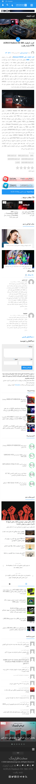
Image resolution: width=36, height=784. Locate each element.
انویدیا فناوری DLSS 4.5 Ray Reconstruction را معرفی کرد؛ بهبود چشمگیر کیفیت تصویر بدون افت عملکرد (14, 192)
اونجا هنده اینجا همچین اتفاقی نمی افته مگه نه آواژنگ (16, 691)
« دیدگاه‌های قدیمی (28, 337)
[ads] (18, 11)
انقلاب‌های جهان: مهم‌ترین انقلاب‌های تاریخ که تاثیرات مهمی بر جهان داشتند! (20, 523)
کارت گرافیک (30, 16)
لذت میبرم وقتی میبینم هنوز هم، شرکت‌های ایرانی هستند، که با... (16, 713)
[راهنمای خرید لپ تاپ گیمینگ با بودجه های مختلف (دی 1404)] (18, 732)
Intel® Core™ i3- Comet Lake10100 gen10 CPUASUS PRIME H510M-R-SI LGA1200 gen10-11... (16, 662)
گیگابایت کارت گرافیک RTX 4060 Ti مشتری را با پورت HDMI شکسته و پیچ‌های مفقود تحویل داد (14, 419)
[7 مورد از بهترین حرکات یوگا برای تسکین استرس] (30, 546)
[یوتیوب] (18, 179)
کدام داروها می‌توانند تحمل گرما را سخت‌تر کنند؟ (18, 245)
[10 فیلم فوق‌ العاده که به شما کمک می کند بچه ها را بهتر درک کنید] (18, 259)
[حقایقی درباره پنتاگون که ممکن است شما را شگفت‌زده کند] (30, 532)
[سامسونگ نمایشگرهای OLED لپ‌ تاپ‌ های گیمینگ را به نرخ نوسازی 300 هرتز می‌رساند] (31, 409)
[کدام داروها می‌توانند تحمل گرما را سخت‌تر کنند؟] (18, 238)
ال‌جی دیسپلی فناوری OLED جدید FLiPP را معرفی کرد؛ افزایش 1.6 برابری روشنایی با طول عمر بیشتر (14, 428)
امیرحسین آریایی (23, 53)
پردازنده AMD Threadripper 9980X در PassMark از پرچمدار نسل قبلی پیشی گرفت (11, 214)
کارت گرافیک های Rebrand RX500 (23, 57)
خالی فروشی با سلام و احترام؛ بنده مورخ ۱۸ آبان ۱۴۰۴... (17, 653)
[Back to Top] (18, 753)
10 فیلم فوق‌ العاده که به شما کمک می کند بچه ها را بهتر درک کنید (18, 267)
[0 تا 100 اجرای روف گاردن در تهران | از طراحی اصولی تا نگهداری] (30, 539)
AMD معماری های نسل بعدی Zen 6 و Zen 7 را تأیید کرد (28, 214)
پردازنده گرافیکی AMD (23, 156)
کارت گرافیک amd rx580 (27, 162)
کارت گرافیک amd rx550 (27, 159)
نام (31, 359)
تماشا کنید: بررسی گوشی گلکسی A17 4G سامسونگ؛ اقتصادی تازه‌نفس (15, 474)
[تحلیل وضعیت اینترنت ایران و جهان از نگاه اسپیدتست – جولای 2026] (31, 601)
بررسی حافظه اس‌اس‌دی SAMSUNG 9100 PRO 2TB (15, 456)
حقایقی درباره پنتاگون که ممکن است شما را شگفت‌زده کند (13, 533)
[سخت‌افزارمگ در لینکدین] (10, 777)
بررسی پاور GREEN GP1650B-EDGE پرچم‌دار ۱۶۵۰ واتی (14, 400)
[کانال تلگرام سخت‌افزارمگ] (21, 777)
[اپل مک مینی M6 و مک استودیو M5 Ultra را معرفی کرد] (31, 619)
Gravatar (17, 385)
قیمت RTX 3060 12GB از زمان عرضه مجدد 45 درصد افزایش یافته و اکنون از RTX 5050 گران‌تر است (14, 592)
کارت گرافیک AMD (12, 156)
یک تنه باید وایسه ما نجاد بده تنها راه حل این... (17, 698)
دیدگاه (28, 275)
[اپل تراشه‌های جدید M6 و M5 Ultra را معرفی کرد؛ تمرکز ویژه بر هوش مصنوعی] (31, 629)
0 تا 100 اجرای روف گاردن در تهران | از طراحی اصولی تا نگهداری (14, 540)
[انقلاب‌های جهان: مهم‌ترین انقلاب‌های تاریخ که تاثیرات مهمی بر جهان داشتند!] (18, 510)
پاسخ (26, 309)
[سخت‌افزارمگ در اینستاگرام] (18, 777)
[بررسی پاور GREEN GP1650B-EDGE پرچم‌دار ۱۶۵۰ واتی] (31, 400)
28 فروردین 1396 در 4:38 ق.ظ (18, 282)
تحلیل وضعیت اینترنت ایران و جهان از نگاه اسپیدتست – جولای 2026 (15, 601)
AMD (27, 60)
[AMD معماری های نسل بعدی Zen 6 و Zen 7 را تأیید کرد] (26, 205)
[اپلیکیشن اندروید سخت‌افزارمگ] (23, 777)
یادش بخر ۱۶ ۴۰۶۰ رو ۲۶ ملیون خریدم (19, 684)
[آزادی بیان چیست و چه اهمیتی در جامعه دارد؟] (30, 554)
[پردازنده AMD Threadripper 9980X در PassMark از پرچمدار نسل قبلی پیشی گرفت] (10, 205)
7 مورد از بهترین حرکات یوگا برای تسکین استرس (14, 547)
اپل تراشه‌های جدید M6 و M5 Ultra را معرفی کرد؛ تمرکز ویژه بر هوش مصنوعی (14, 629)
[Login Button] (3, 5)
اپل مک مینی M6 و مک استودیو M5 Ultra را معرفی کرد (14, 620)
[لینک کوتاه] (6, 53)
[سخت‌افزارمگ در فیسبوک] (15, 777)
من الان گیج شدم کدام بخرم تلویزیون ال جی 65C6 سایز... (16, 705)
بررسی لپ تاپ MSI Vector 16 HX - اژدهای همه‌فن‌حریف (14, 484)
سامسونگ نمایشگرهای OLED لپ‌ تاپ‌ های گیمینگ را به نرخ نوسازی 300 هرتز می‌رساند (14, 410)
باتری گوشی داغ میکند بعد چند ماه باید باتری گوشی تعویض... (15, 645)
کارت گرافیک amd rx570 (13, 159)
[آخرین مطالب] (26, 584)
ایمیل (15, 359)
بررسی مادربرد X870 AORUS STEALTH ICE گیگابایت (14, 465)
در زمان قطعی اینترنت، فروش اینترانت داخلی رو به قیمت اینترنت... (16, 670)
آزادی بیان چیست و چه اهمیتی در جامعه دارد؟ (14, 554)
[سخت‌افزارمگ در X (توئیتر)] (12, 777)
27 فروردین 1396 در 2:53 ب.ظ (18, 316)
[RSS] (26, 777)
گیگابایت (17, 162)
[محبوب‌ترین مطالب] (9, 584)
